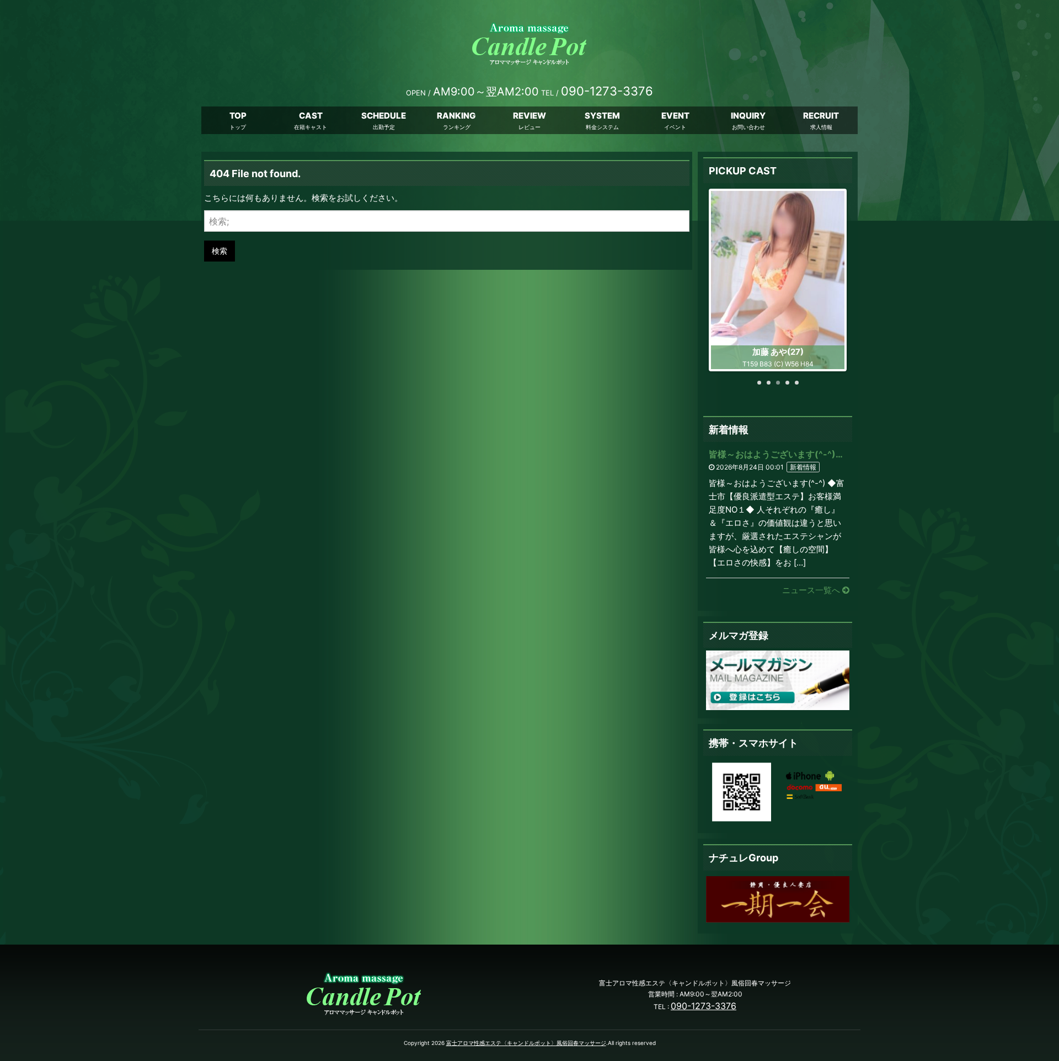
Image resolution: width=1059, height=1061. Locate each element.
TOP (238, 115)
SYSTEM (602, 115)
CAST (311, 115)
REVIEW (529, 115)
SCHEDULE (383, 115)
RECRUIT (821, 115)
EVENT (675, 115)
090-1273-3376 (703, 1005)
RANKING (456, 115)
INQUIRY (748, 115)
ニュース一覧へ (812, 590)
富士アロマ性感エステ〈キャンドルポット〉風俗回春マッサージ (526, 1042)
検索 (219, 250)
